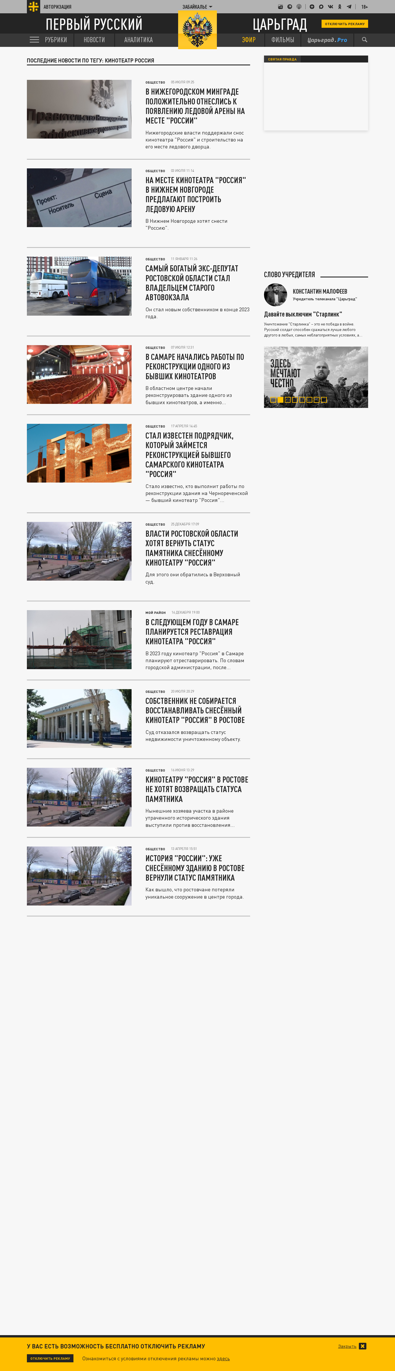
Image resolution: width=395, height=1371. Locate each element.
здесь (223, 1358)
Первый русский (94, 23)
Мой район (155, 612)
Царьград (279, 24)
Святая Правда (282, 59)
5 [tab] (303, 400)
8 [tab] (325, 400)
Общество (155, 82)
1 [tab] (274, 400)
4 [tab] (296, 400)
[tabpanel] (316, 377)
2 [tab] (281, 400)
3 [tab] (289, 400)
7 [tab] (318, 400)
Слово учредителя (289, 274)
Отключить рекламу (345, 24)
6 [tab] (310, 400)
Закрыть (347, 1346)
